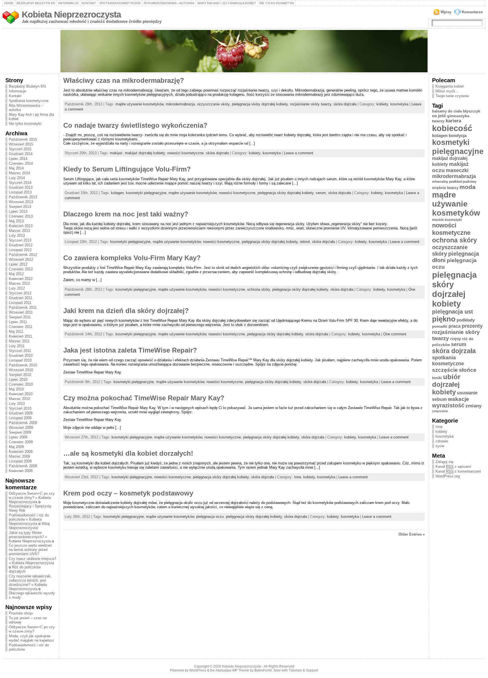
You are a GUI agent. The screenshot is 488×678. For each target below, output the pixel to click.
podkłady (466, 320)
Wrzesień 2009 (21, 427)
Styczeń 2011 (20, 351)
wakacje (458, 399)
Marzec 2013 (19, 231)
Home (9, 3)
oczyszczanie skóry (213, 104)
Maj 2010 (16, 389)
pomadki (439, 326)
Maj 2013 (16, 221)
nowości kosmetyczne (185, 153)
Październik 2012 (23, 255)
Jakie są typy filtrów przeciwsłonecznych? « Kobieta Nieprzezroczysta (30, 537)
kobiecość (452, 128)
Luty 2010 (17, 403)
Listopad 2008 (20, 461)
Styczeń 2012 (20, 293)
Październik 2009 (23, 423)
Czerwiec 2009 (21, 442)
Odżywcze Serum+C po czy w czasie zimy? (32, 629)
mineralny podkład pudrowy (454, 182)
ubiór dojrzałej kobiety (446, 384)
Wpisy (446, 12)
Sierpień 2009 (20, 432)
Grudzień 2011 (20, 298)
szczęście (445, 370)
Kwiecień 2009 (20, 451)
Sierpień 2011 (20, 317)
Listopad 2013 (20, 192)
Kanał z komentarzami (458, 471)
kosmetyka (399, 104)
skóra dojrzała (345, 104)
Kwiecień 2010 (20, 394)
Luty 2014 (17, 178)
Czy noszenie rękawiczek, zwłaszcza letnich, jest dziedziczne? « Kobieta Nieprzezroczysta (30, 582)
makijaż (116, 153)
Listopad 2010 (20, 360)
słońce (467, 370)
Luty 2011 (17, 346)
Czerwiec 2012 (21, 269)
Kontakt (89, 3)
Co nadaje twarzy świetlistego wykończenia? (135, 125)
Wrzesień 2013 (21, 202)
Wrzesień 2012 (21, 259)
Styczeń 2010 (20, 408)
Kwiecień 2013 (20, 226)
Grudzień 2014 (20, 154)
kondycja (458, 135)
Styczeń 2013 (20, 240)
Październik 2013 (23, 197)
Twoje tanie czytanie (452, 96)
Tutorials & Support (303, 670)
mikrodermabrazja (180, 104)
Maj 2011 (16, 331)
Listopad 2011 (20, 303)
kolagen (117, 193)
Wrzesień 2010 (21, 370)
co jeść (439, 115)
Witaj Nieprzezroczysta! (29, 525)
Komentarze (472, 12)
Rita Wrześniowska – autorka (169, 3)
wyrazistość (448, 405)
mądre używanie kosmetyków (140, 104)
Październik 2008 (23, 466)
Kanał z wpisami (453, 466)
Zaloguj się (444, 462)
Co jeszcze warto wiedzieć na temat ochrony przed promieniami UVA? (30, 549)
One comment (394, 334)
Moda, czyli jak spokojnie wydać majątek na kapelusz (31, 638)
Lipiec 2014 (18, 159)
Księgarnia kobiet (449, 86)
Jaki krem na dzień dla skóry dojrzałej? (126, 310)
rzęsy (455, 338)
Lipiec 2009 (18, 437)
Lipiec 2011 (18, 322)
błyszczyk (471, 111)
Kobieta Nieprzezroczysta (71, 14)
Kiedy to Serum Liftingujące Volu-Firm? (127, 169)
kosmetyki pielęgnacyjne (146, 193)
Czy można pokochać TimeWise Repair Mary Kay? (144, 398)
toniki (437, 378)
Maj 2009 (16, 447)
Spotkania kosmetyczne (120, 3)
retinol (305, 242)
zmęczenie (440, 411)
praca (454, 326)
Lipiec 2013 (18, 211)
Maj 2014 (16, 168)
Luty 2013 (17, 235)
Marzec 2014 (19, 173)
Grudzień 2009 (20, 413)
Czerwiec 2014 (21, 163)
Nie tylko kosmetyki (276, 3)
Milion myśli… (447, 91)
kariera (453, 120)
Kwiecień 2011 (20, 336)
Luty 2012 (17, 288)
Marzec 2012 (19, 283)
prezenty (472, 326)
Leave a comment (298, 153)
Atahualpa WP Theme (232, 670)
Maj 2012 (16, 274)
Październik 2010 (23, 365)
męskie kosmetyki (447, 220)
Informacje (68, 3)
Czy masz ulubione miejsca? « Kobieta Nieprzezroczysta (32, 561)
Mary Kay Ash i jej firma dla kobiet (226, 3)
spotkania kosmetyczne (448, 360)
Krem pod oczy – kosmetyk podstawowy (128, 493)
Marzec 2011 (19, 341)
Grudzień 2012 (20, 245)
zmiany (473, 405)
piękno (444, 319)
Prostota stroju (21, 613)
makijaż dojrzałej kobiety (145, 153)
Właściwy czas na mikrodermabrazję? (123, 80)
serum (321, 193)
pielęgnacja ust (452, 311)
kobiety (382, 104)
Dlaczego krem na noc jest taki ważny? (125, 214)
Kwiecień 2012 (20, 279)
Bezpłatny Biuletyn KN (36, 3)
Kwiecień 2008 (20, 471)
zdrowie (441, 441)
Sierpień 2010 (20, 375)
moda (467, 187)
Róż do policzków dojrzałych (25, 569)
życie (439, 446)
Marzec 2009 (19, 456)
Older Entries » (411, 534)
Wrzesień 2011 (21, 312)
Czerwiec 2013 (21, 216)
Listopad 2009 (20, 418)
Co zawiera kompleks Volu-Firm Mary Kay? (132, 258)
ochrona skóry (258, 289)
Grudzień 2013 (20, 187)
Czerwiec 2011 (20, 327)
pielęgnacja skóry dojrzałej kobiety (260, 104)
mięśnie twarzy (445, 188)
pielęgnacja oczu (210, 516)
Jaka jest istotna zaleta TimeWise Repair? (130, 350)
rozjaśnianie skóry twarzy (310, 104)
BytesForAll (263, 670)
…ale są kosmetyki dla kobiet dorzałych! (128, 453)
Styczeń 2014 (20, 183)
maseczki (457, 170)
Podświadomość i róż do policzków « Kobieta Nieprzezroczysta (29, 519)
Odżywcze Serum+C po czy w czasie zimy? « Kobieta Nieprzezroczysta (32, 497)
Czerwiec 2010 (21, 384)
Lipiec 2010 (18, 379)
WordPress (197, 670)
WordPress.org (447, 476)
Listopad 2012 (20, 250)
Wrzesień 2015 (21, 144)
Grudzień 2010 (20, 355)
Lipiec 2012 (18, 264)
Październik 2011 (23, 307)
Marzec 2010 (19, 399)
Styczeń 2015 (20, 149)
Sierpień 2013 (20, 207)
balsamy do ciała (447, 111)
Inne (297, 477)
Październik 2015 (23, 139)
